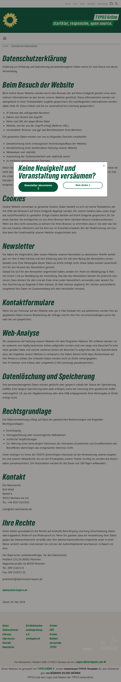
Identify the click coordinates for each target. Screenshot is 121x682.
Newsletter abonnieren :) (38, 186)
